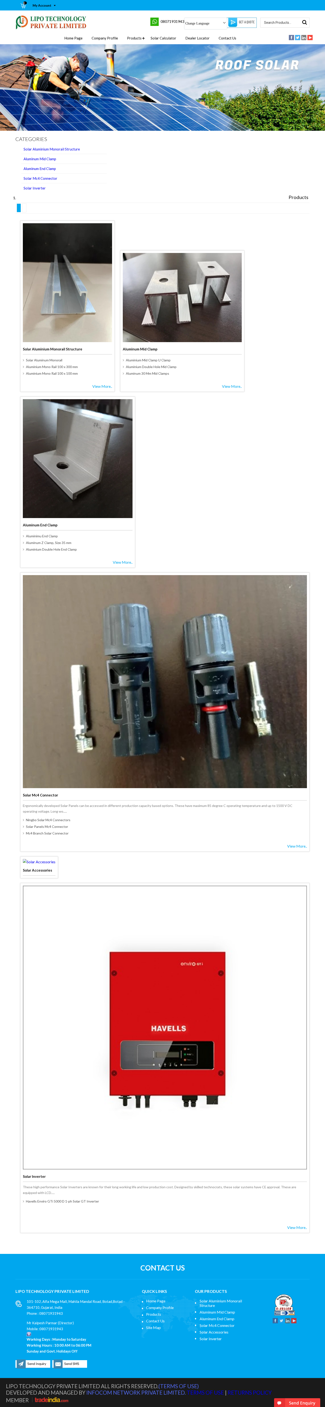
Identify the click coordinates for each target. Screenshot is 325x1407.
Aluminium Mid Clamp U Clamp (148, 360)
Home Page (73, 38)
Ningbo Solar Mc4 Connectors (48, 820)
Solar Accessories (37, 870)
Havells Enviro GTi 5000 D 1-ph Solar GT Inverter (62, 1201)
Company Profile (105, 38)
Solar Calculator (163, 38)
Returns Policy (250, 1392)
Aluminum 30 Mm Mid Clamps (147, 373)
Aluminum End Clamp (40, 168)
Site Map (153, 1327)
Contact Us (227, 38)
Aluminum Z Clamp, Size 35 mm (48, 543)
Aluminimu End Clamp (42, 536)
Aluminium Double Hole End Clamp (51, 549)
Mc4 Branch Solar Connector (47, 833)
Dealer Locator (197, 38)
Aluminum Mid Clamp (40, 159)
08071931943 (172, 21)
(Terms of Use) (178, 1386)
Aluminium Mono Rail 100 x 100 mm (52, 373)
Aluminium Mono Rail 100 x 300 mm (52, 367)
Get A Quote (247, 22)
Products (134, 38)
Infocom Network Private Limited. (136, 1392)
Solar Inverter (35, 188)
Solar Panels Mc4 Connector (47, 827)
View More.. (102, 386)
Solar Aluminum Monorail (44, 360)
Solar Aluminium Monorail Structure (52, 149)
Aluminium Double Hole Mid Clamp (151, 367)
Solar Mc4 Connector (40, 178)
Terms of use (205, 1392)
